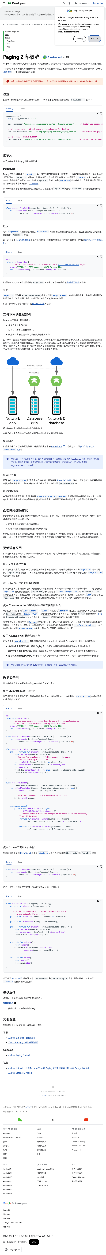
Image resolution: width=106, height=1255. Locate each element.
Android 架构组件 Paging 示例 (22, 1038)
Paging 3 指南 (91, 81)
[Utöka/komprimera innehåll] (18, 31)
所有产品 (6, 1226)
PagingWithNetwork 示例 (21, 465)
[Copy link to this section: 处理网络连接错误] (30, 510)
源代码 (6, 1146)
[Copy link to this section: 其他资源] (18, 1019)
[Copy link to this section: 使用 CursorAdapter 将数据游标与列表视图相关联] (63, 605)
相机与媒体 (41, 1146)
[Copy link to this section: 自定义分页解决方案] (28, 564)
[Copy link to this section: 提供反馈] (18, 992)
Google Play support (80, 1177)
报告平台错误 (77, 1169)
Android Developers (10, 24)
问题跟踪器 (8, 1003)
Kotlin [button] (22, 109)
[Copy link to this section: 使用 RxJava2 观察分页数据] (37, 847)
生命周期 (34, 183)
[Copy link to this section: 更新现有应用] (24, 548)
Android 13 (7, 1185)
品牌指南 (24, 1236)
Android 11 (7, 1194)
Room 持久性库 (23, 240)
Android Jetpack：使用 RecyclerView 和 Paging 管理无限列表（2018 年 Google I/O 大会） (50, 1068)
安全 (5, 1141)
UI (44, 24)
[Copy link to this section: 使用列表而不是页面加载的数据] (41, 583)
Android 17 (7, 1169)
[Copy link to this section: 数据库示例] (21, 678)
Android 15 (7, 1177)
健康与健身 (41, 1141)
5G (38, 1154)
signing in (45, 1095)
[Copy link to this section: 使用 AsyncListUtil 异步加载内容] (42, 635)
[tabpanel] (53, 129)
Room (99, 614)
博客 (5, 1154)
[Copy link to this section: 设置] (11, 94)
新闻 (5, 1150)
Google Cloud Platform (12, 1222)
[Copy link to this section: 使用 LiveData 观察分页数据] (38, 691)
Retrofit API (56, 446)
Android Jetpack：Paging (20, 1073)
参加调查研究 (77, 1181)
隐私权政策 (41, 1150)
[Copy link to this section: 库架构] (15, 156)
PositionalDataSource (68, 264)
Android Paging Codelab (19, 1055)
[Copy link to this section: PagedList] (17, 169)
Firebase (6, 1218)
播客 (5, 1158)
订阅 (34, 1242)
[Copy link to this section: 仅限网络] (15, 441)
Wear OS (75, 1137)
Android (6, 1133)
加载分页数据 (73, 282)
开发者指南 (41, 1173)
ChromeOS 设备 (78, 1141)
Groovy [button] (9, 109)
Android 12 (7, 1189)
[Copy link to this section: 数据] (10, 226)
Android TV (76, 1150)
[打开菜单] (4, 3)
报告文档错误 (77, 1173)
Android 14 (7, 1181)
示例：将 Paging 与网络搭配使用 (23, 1042)
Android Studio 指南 (45, 1169)
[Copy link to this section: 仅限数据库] (18, 475)
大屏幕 (74, 1133)
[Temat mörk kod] (98, 113)
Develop (24, 24)
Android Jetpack (55, 57)
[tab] (9, 109)
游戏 (39, 1133)
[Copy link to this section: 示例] (10, 1032)
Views (50, 24)
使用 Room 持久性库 (62, 665)
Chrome (6, 1214)
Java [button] (20, 201)
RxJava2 (24, 853)
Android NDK (42, 1185)
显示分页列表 (38, 303)
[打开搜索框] (64, 3)
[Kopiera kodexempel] (101, 113)
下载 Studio (42, 1181)
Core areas (35, 24)
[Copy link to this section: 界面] (10, 290)
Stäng (80, 38)
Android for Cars (78, 1146)
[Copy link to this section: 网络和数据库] (21, 491)
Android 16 (7, 1173)
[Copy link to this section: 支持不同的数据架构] (33, 314)
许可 (16, 1236)
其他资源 (7, 72)
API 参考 (40, 1177)
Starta (94, 38)
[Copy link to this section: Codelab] (15, 1050)
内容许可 (28, 1107)
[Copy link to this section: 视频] (10, 1063)
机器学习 (41, 1137)
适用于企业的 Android (12, 1137)
